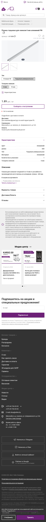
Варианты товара (9, 190)
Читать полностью (8, 183)
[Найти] (3, 15)
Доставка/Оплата (9, 195)
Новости (5, 393)
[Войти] (43, 8)
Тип (3, 75)
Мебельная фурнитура (8, 21)
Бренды (5, 339)
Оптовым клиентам (9, 380)
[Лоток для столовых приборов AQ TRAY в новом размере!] (33, 267)
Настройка (5, 512)
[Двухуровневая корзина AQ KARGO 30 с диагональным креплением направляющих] (11, 267)
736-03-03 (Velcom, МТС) (34, 2)
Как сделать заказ (9, 358)
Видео (4, 399)
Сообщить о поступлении (23, 106)
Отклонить (8, 517)
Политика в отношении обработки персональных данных (22, 479)
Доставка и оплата (9, 361)
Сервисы (5, 371)
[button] (22, 286)
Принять (30, 517)
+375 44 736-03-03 (12, 406)
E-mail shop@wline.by (13, 412)
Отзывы (5, 200)
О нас (4, 355)
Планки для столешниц (24, 24)
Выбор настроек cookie (34, 489)
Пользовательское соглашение (13, 483)
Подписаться (23, 315)
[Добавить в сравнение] (42, 36)
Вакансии (5, 384)
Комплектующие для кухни (8, 24)
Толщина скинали (8, 83)
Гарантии (5, 365)
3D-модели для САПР (10, 368)
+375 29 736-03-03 (12, 409)
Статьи (4, 396)
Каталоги (5, 346)
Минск (6, 2)
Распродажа (7, 343)
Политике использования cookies (18, 489)
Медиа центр (21, 246)
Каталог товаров (24, 21)
